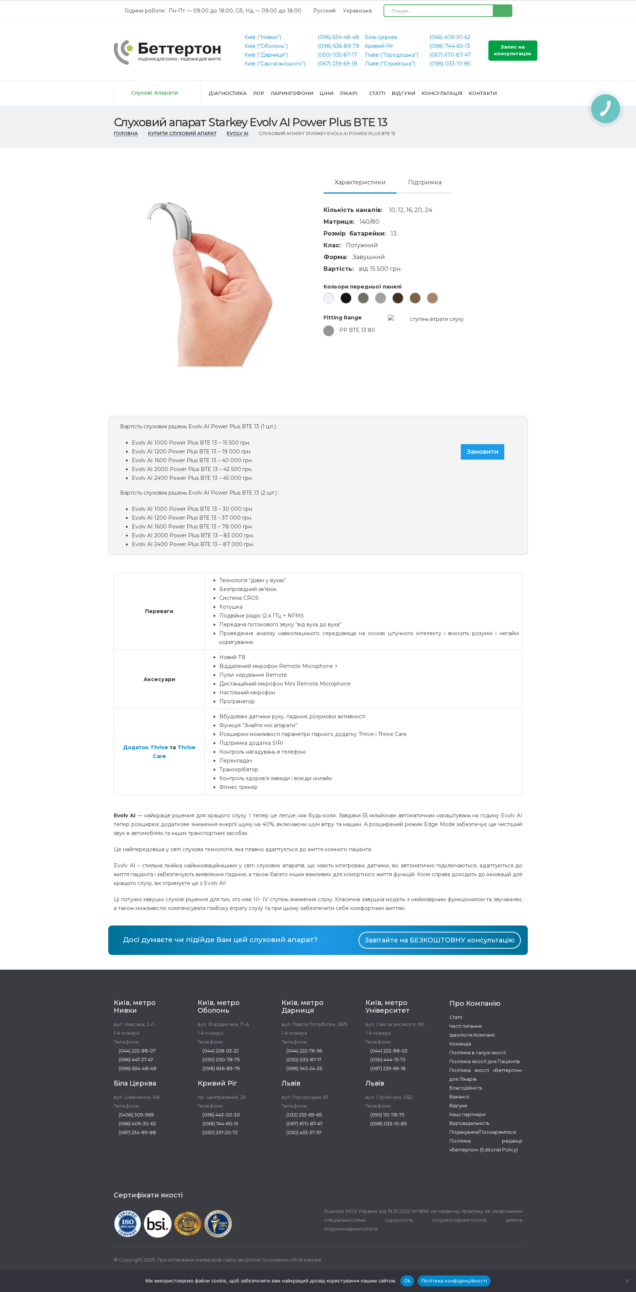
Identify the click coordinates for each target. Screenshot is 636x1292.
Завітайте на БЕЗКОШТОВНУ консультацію (440, 940)
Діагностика (228, 93)
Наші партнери (467, 1114)
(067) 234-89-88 (136, 1132)
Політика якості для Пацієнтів (484, 1061)
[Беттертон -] (167, 52)
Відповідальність (469, 1123)
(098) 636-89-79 (337, 46)
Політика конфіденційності (454, 1281)
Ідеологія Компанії (472, 1035)
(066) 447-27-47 (135, 1059)
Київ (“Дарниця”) (266, 55)
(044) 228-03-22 (220, 1051)
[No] (626, 1281)
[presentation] (111, 263)
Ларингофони (292, 93)
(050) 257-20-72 (219, 1132)
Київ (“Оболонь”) (266, 46)
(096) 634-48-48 (337, 37)
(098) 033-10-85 (449, 63)
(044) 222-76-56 (303, 1051)
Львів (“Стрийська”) (390, 63)
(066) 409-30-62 (449, 37)
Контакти (483, 93)
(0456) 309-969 (135, 1115)
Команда (460, 1044)
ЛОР (258, 93)
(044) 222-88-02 (388, 1051)
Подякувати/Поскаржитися (482, 1132)
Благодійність (465, 1088)
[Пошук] (502, 10)
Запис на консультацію (512, 50)
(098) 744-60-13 (449, 46)
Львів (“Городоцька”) (391, 55)
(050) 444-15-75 (387, 1059)
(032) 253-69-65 (303, 1115)
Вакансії (459, 1097)
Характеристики (360, 182)
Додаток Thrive (145, 747)
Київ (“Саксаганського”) (274, 63)
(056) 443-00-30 (220, 1115)
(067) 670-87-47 (449, 55)
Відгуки (403, 93)
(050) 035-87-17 (336, 55)
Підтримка (425, 182)
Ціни (326, 93)
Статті (377, 93)
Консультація (441, 93)
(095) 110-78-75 (386, 1115)
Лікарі (348, 93)
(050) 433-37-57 (303, 1132)
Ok (407, 1281)
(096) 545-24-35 (303, 1068)
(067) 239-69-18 (336, 63)
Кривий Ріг (379, 46)
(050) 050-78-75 (220, 1059)
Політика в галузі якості (477, 1052)
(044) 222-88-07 (136, 1051)
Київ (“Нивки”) (262, 37)
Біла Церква (381, 37)
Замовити (482, 451)
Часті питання (465, 1026)
